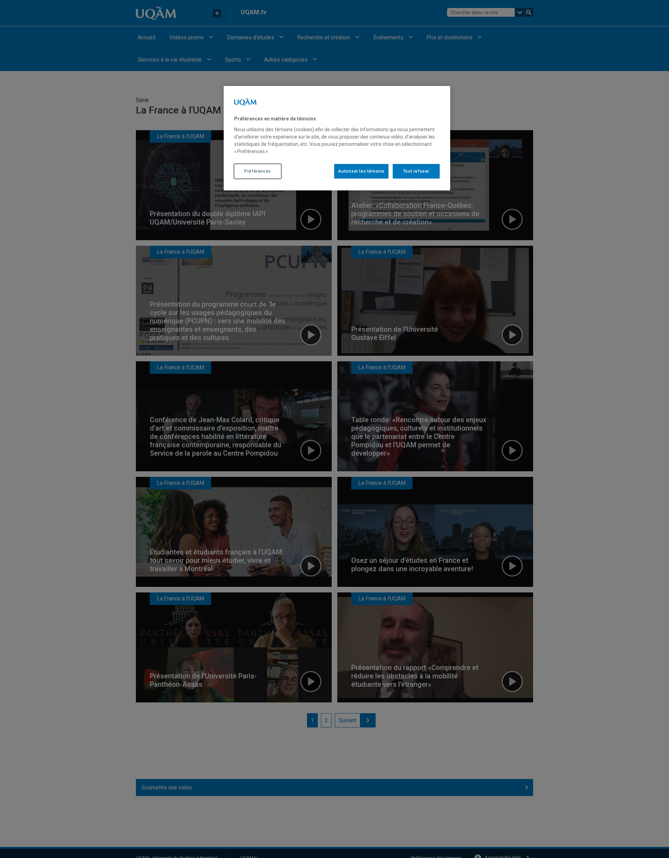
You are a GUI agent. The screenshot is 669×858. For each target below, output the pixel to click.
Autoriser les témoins (361, 170)
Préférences (257, 170)
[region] (337, 138)
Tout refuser (416, 170)
